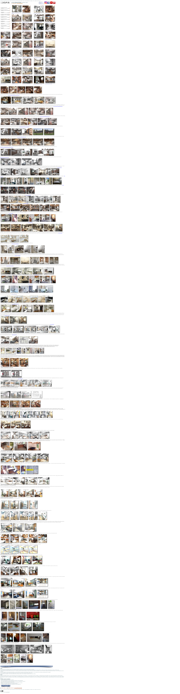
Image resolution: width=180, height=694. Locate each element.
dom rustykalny (52, 324)
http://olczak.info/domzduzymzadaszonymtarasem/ (6, 147)
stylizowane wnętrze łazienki (10, 265)
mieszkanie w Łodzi (7, 315)
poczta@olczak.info (19, 3)
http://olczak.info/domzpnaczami (4, 157)
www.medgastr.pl (37, 355)
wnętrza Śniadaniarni (28, 195)
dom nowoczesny (59, 167)
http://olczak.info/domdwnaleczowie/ (45, 116)
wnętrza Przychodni (25, 203)
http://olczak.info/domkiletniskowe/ (57, 106)
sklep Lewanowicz (14, 334)
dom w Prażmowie (30, 222)
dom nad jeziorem (11, 213)
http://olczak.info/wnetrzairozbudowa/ (24, 126)
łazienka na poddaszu (17, 255)
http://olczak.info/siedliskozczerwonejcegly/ (13, 95)
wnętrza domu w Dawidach (15, 243)
